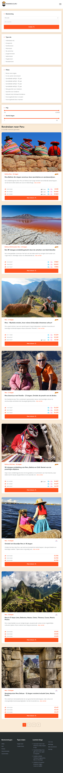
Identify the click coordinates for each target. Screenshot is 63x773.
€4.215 (56, 410)
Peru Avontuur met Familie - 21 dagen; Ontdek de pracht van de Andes (30, 395)
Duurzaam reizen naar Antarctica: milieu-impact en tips (39, 745)
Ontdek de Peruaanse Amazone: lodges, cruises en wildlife (38, 764)
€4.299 (56, 412)
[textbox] (9, 21)
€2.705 (56, 555)
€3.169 (56, 340)
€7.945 (56, 267)
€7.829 (56, 262)
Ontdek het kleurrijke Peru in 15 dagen (18, 544)
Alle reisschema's (52, 747)
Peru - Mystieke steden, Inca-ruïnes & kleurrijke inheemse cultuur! (28, 323)
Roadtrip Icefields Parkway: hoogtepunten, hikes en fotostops (39, 758)
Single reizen (20, 744)
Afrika (3, 744)
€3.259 (56, 337)
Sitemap (50, 749)
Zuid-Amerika (5, 753)
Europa (3, 748)
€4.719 (56, 486)
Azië (3, 746)
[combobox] (31, 17)
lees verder (37, 183)
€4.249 (56, 407)
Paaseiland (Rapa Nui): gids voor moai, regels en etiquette (39, 751)
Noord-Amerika (5, 751)
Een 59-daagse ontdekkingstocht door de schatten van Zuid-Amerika (30, 250)
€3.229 (56, 335)
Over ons (50, 742)
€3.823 (56, 194)
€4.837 (56, 481)
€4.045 (56, 191)
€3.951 (56, 189)
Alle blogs (50, 744)
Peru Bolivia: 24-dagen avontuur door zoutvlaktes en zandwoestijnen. (30, 177)
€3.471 (56, 707)
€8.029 (56, 264)
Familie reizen (20, 746)
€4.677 (56, 484)
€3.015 (56, 631)
